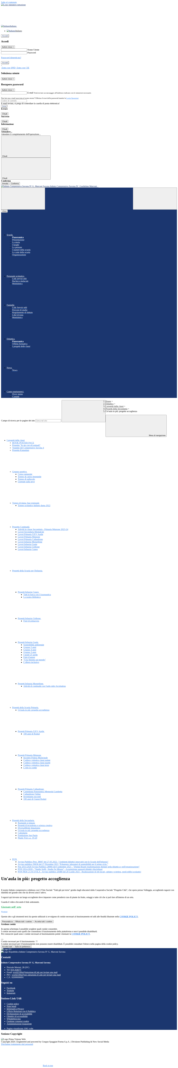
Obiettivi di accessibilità (17, 1016)
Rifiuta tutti (23, 922)
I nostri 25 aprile (30, 655)
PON (14, 859)
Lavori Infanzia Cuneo (28, 549)
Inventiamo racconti (32, 796)
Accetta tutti (43, 922)
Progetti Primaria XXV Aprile (31, 731)
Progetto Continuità (21, 527)
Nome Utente (33, 50)
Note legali (11, 1006)
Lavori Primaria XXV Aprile (30, 534)
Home (108, 401)
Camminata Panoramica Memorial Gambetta (42, 791)
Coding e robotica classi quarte (36, 763)
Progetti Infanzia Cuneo (28, 592)
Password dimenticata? (11, 57)
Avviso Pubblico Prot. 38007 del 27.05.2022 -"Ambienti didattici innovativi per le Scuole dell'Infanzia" (63, 862)
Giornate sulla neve (26, 481)
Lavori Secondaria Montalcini (31, 532)
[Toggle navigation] (23, 199)
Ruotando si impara (26, 823)
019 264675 (16, 970)
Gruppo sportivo (19, 471)
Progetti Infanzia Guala (28, 642)
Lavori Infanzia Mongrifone (30, 542)
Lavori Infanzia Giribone (29, 547)
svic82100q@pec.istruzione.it (36, 975)
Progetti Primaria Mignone (30, 755)
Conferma (15, 184)
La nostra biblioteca (32, 597)
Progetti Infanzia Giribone (29, 618)
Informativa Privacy (15, 1009)
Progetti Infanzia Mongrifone (31, 683)
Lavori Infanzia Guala (27, 544)
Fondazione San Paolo (28, 835)
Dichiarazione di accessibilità (19, 1014)
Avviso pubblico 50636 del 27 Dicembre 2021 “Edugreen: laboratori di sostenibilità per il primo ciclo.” (63, 864)
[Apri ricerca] (155, 199)
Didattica (109, 404)
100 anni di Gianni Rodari (34, 799)
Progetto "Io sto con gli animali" (26, 445)
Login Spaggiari (72, 98)
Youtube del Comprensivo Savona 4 (28, 448)
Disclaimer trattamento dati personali (17, 1044)
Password (31, 52)
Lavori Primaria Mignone (29, 537)
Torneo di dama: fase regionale (26, 503)
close (4, 211)
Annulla (5, 184)
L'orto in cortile (30, 768)
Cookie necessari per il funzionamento (18, 941)
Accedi (5, 36)
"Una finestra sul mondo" (34, 660)
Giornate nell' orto (11, 907)
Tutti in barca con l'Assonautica (37, 594)
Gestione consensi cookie (18, 1021)
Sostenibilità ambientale (33, 645)
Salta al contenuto (9, 2)
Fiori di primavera (31, 621)
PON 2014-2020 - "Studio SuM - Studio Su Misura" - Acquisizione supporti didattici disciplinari (60, 869)
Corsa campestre (25, 474)
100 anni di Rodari (31, 734)
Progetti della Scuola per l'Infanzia (27, 571)
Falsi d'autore (29, 657)
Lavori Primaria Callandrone (30, 539)
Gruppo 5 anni (29, 647)
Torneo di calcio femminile (29, 476)
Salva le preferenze (22, 947)
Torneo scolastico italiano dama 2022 (34, 505)
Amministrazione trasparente (19, 1024)
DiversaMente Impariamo (29, 828)
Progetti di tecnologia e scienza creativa (35, 825)
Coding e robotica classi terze (36, 765)
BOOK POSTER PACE (23, 443)
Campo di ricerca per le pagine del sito (18, 420)
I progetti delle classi (114, 406)
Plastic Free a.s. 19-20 (27, 838)
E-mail (30, 93)
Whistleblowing (14, 1019)
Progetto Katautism (20, 450)
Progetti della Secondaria (116, 409)
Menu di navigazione (156, 435)
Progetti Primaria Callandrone (31, 789)
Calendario (22, 833)
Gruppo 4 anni (29, 650)
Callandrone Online (32, 794)
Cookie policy (13, 1004)
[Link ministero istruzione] (13, 5)
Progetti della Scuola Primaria (25, 707)
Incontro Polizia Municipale (35, 758)
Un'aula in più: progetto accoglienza (33, 710)
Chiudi (4, 114)
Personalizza (7, 922)
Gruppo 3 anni (29, 652)
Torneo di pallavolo (26, 479)
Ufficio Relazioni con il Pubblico (21, 1011)
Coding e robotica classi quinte (36, 760)
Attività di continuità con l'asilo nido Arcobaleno (44, 686)
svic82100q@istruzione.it (35, 972)
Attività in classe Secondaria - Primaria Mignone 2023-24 (43, 529)
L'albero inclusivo (31, 662)
